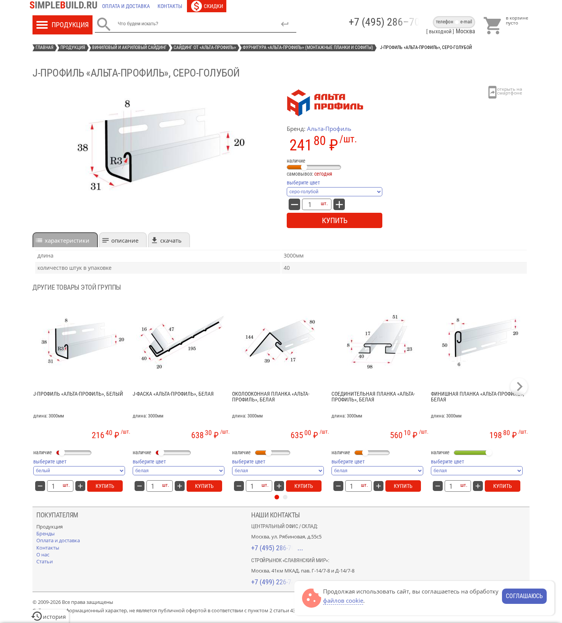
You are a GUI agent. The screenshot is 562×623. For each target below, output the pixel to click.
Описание (124, 240)
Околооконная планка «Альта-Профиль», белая (270, 397)
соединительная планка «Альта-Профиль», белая (373, 397)
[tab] (65, 239)
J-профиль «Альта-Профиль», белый (78, 394)
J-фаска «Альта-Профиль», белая (173, 394)
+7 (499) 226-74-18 (277, 582)
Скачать (171, 240)
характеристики (67, 240)
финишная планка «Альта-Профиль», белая (477, 397)
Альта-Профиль (329, 128)
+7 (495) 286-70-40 (277, 548)
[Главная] (65, 6)
